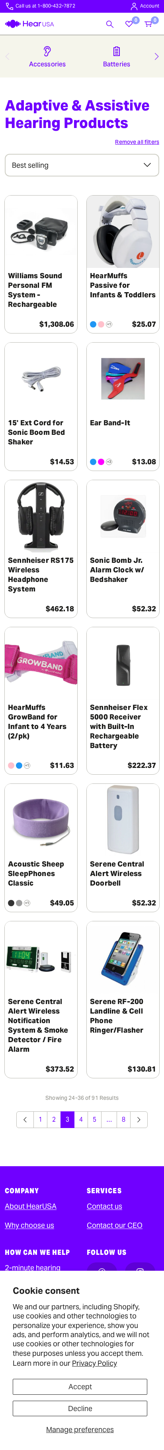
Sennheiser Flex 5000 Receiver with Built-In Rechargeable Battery (119, 726)
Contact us (104, 1206)
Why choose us (29, 1225)
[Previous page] (25, 1119)
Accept (80, 1386)
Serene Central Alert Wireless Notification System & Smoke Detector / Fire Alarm (38, 1025)
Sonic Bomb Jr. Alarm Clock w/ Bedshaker (117, 570)
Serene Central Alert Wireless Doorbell (117, 873)
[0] (129, 24)
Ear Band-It (110, 422)
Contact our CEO (115, 1225)
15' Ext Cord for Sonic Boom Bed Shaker (36, 432)
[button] (110, 23)
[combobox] (82, 165)
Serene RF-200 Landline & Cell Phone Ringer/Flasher (117, 1016)
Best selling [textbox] (30, 165)
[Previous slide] (7, 56)
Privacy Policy (94, 1363)
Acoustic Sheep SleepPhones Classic (36, 873)
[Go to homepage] (29, 23)
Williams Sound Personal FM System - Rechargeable (35, 290)
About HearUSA (31, 1206)
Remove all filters (137, 141)
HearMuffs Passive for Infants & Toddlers (123, 285)
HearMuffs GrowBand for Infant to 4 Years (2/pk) (37, 722)
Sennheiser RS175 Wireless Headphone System (41, 574)
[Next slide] (157, 56)
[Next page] (139, 1119)
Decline (80, 1408)
